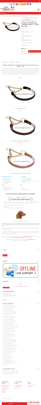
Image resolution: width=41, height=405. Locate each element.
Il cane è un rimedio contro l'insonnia (9, 329)
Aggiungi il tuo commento (32, 53)
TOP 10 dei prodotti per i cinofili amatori (10, 349)
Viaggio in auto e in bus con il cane (9, 357)
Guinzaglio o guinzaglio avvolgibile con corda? (11, 326)
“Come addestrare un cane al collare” (19, 237)
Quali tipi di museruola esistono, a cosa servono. (11, 311)
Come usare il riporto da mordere (9, 323)
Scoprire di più (6, 287)
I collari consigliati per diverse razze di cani (10, 361)
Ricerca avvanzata (5, 257)
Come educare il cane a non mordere (9, 317)
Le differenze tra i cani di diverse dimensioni (10, 335)
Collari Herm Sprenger (31, 385)
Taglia (22, 34)
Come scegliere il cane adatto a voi (9, 319)
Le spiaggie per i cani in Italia (8, 360)
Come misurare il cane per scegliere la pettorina (11, 370)
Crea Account (17, 388)
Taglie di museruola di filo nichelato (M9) (10, 313)
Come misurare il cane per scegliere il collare (10, 372)
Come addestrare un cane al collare (9, 316)
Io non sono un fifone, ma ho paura (9, 334)
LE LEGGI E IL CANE (7, 337)
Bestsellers (29, 386)
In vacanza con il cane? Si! (7, 332)
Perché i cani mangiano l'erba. (8, 343)
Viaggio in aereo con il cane (8, 354)
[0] (38, 10)
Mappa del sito (4, 391)
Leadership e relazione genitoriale (9, 338)
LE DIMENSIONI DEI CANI (7, 363)
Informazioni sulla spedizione (6, 385)
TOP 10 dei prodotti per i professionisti (9, 351)
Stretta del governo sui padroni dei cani (10, 348)
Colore (22, 38)
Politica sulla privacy (5, 386)
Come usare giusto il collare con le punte (10, 320)
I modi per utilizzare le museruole (9, 328)
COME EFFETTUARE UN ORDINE (9, 305)
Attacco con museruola (7, 314)
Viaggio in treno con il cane (8, 355)
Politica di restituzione (5, 388)
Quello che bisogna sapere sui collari (9, 346)
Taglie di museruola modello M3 (9, 308)
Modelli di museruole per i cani (8, 310)
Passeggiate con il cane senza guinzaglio (10, 340)
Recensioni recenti (24, 53)
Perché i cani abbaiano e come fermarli (9, 341)
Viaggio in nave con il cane (8, 352)
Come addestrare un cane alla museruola (10, 307)
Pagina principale (2, 16)
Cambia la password (18, 386)
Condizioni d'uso (4, 389)
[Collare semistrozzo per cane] (21, 92)
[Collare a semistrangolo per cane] (21, 125)
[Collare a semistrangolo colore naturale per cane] (21, 157)
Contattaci (11, 10)
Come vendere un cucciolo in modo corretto (10, 325)
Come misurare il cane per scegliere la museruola (11, 373)
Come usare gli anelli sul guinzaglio (9, 322)
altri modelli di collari (28, 236)
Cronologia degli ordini (18, 385)
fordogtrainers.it (11, 402)
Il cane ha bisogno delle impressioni (9, 331)
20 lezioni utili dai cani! (7, 358)
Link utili (5, 364)
